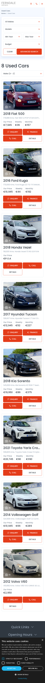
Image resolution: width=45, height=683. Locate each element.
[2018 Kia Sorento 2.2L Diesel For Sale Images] (22, 363)
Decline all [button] (33, 668)
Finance (34, 132)
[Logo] (9, 4)
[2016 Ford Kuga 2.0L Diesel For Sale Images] (22, 162)
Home (3, 13)
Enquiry (14, 132)
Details (32, 138)
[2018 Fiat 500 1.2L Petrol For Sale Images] (22, 95)
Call (14, 138)
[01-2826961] (36, 3)
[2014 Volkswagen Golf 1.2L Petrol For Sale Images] (22, 496)
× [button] (42, 640)
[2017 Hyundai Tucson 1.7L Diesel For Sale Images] (22, 296)
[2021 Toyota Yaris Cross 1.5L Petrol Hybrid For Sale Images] (22, 430)
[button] (22, 674)
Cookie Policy (22, 678)
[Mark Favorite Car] (39, 107)
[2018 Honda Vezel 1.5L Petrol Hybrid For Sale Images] (22, 229)
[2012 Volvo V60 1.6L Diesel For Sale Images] (22, 563)
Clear (10, 51)
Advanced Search (29, 51)
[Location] (31, 3)
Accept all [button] (11, 668)
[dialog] (22, 660)
